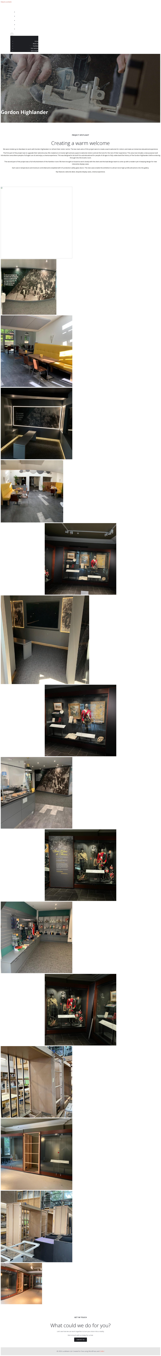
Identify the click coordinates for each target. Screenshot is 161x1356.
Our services (144, 25)
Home (147, 12)
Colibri (102, 1351)
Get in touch (144, 29)
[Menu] (80, 34)
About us (146, 16)
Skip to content (6, 2)
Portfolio (145, 20)
